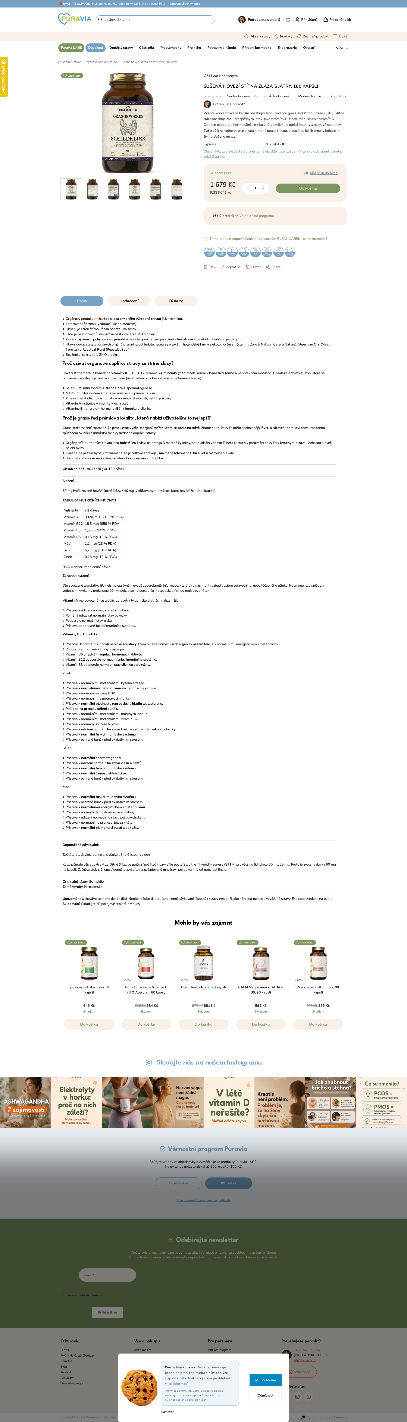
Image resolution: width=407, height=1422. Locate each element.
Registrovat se (178, 1183)
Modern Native (309, 96)
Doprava (218, 156)
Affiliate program (219, 1350)
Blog (343, 36)
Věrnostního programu (256, 216)
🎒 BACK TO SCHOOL (74, 4)
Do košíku (308, 188)
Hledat (222, 19)
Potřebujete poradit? (264, 19)
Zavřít (233, 273)
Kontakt (65, 1372)
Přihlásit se (228, 1183)
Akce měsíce (143, 1350)
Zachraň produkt (316, 36)
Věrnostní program (73, 1383)
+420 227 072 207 (307, 1350)
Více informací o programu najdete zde (203, 1200)
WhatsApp (302, 1372)
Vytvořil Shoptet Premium (326, 1417)
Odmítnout (265, 1395)
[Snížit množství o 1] (248, 188)
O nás (64, 1350)
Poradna (66, 1361)
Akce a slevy (260, 36)
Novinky (286, 36)
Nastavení (168, 1411)
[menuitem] (71, 47)
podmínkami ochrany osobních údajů (128, 1295)
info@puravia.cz (305, 1360)
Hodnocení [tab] (128, 301)
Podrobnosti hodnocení (271, 96)
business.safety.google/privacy (186, 1400)
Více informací (176, 1384)
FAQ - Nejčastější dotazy (77, 1355)
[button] (89, 1026)
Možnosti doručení (324, 173)
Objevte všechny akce (185, 4)
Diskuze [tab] (176, 301)
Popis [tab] (82, 301)
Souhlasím (268, 1380)
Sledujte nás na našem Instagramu (209, 1062)
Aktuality (66, 1378)
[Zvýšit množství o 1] (263, 188)
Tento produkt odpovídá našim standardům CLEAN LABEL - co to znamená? (268, 238)
